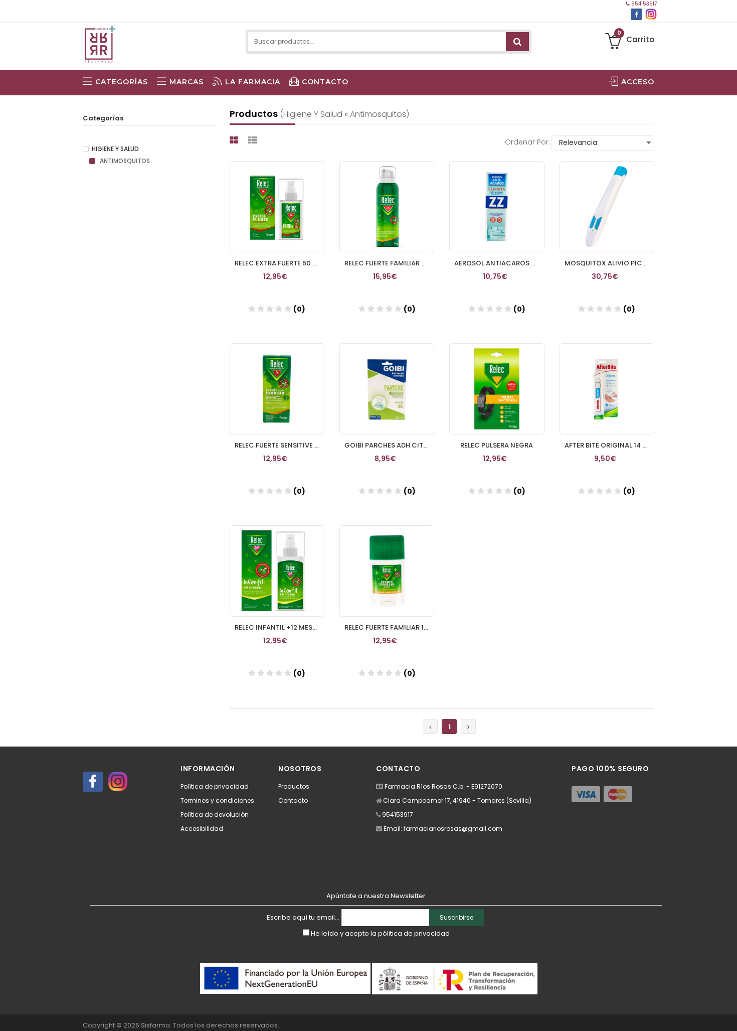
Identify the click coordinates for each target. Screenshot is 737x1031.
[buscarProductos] (517, 41)
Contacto (293, 800)
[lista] (254, 140)
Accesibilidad (201, 828)
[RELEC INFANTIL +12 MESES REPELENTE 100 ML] (277, 571)
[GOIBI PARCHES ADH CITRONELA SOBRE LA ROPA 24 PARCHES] (387, 389)
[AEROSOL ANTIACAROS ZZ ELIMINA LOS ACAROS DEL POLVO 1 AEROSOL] (496, 207)
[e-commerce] (99, 41)
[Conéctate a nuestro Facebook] (636, 14)
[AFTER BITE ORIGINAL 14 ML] (607, 389)
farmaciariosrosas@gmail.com (453, 828)
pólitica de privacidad (414, 933)
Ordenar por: (527, 142)
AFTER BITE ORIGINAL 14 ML (608, 445)
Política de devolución (214, 814)
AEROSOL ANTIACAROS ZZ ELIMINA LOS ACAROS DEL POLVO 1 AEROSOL (499, 263)
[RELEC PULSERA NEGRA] (496, 389)
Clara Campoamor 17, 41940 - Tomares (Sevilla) (457, 800)
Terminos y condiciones (217, 800)
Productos (293, 786)
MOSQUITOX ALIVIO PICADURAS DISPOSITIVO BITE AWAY (609, 263)
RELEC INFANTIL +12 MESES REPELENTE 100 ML (279, 627)
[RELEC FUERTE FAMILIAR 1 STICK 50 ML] (387, 571)
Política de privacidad (214, 786)
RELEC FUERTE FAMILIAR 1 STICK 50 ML (389, 627)
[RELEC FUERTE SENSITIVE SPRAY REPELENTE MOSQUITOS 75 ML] (277, 389)
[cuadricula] (235, 140)
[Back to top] (726, 1013)
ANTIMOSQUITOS (124, 161)
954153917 (643, 4)
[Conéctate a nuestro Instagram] (651, 14)
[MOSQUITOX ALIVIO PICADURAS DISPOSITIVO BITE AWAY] (607, 207)
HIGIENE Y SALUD (115, 149)
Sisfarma (155, 1025)
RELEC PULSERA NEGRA (496, 445)
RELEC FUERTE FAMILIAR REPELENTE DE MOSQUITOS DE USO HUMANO (389, 263)
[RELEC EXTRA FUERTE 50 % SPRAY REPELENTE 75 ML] (277, 207)
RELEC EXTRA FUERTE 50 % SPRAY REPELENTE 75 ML (279, 263)
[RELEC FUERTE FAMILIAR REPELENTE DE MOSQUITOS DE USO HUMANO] (387, 207)
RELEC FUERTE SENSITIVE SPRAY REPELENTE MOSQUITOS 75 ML (279, 445)
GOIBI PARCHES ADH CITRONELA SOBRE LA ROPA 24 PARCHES (389, 445)
